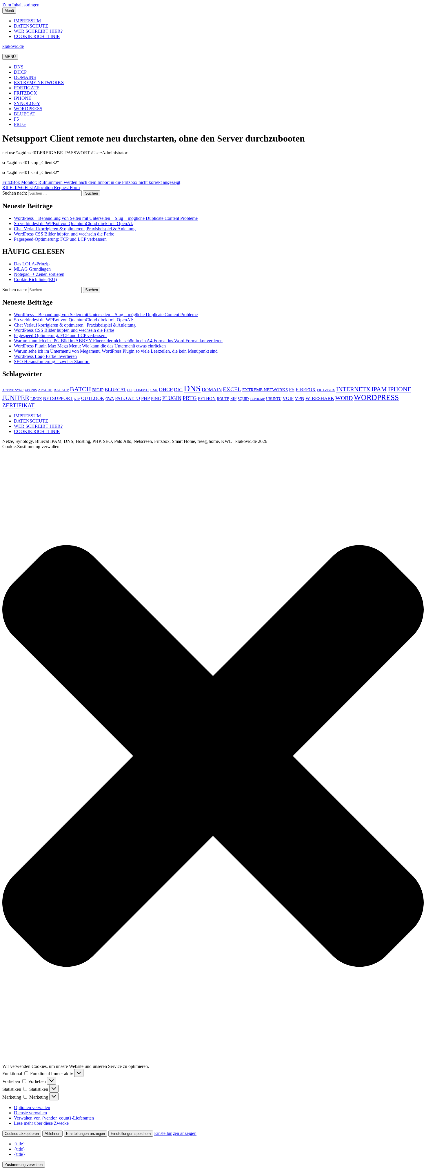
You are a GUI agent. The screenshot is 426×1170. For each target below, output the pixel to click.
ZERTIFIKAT (18, 405)
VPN (299, 398)
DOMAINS (25, 77)
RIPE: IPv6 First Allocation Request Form (41, 187)
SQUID (243, 399)
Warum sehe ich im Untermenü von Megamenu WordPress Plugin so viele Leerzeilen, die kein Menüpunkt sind (116, 351)
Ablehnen (52, 1133)
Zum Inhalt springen (20, 4)
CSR (154, 390)
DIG (178, 389)
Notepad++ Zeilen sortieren (39, 274)
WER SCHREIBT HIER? (38, 31)
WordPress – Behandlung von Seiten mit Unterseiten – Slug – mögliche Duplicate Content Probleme (106, 218)
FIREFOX (306, 389)
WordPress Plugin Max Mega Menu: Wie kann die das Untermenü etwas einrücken (90, 345)
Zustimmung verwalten (24, 1164)
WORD (344, 398)
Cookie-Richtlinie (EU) (35, 279)
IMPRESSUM (27, 20)
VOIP (288, 398)
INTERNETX (353, 389)
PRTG (20, 124)
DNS (18, 66)
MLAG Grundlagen (32, 269)
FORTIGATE (26, 87)
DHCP (20, 72)
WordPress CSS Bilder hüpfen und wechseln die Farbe (64, 233)
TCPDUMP (257, 399)
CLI (129, 390)
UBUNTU (273, 399)
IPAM (379, 389)
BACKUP (61, 390)
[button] (213, 756)
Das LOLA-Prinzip (32, 263)
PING (156, 398)
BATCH (80, 389)
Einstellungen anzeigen (85, 1133)
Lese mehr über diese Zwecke (41, 1123)
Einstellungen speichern (131, 1133)
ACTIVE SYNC (12, 390)
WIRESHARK (319, 398)
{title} (19, 1143)
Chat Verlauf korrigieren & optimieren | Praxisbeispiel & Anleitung (75, 228)
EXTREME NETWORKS (39, 82)
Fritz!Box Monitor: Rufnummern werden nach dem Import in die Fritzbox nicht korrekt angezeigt (91, 182)
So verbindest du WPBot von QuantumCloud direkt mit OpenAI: (73, 223)
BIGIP (97, 389)
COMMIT (141, 390)
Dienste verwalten (30, 1112)
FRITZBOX (25, 92)
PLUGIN (171, 398)
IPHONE (22, 98)
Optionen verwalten (32, 1107)
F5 (16, 119)
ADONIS (31, 390)
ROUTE (223, 399)
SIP (233, 398)
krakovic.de (13, 46)
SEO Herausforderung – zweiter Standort (52, 361)
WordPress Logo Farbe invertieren (45, 356)
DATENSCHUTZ (31, 25)
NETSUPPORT (58, 398)
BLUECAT (24, 113)
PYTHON (207, 398)
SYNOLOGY (27, 103)
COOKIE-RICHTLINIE (37, 36)
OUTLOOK (92, 398)
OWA (109, 399)
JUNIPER (15, 397)
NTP (77, 399)
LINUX (36, 399)
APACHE (45, 390)
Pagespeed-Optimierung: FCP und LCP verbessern (60, 239)
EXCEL (232, 389)
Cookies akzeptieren (22, 1133)
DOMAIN (212, 389)
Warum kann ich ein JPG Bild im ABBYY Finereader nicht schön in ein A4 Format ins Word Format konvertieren (118, 340)
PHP (145, 398)
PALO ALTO (127, 398)
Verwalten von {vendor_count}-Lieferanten (54, 1117)
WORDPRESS (28, 108)
